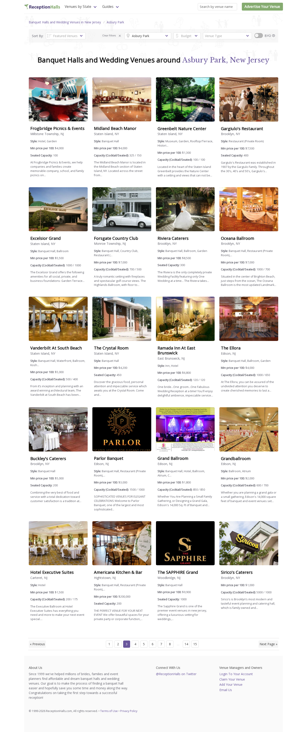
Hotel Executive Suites (52, 572)
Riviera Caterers (173, 238)
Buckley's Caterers (48, 458)
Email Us (225, 690)
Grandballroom (236, 458)
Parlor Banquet (108, 458)
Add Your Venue (230, 684)
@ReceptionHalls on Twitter (176, 674)
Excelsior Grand (45, 238)
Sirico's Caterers (237, 572)
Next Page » (268, 644)
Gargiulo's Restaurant (242, 128)
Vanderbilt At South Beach (56, 348)
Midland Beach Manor (115, 128)
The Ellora (230, 348)
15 (195, 644)
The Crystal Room (111, 348)
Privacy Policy (128, 711)
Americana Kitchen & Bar (118, 572)
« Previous (37, 644)
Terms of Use (109, 711)
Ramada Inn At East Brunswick (176, 350)
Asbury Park (115, 22)
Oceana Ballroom (237, 238)
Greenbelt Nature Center (182, 128)
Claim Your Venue (232, 679)
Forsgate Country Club (116, 238)
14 (186, 644)
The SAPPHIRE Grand (178, 572)
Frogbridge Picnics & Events (57, 128)
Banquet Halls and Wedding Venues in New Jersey (65, 22)
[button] (120, 35)
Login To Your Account (236, 674)
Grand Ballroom (173, 458)
